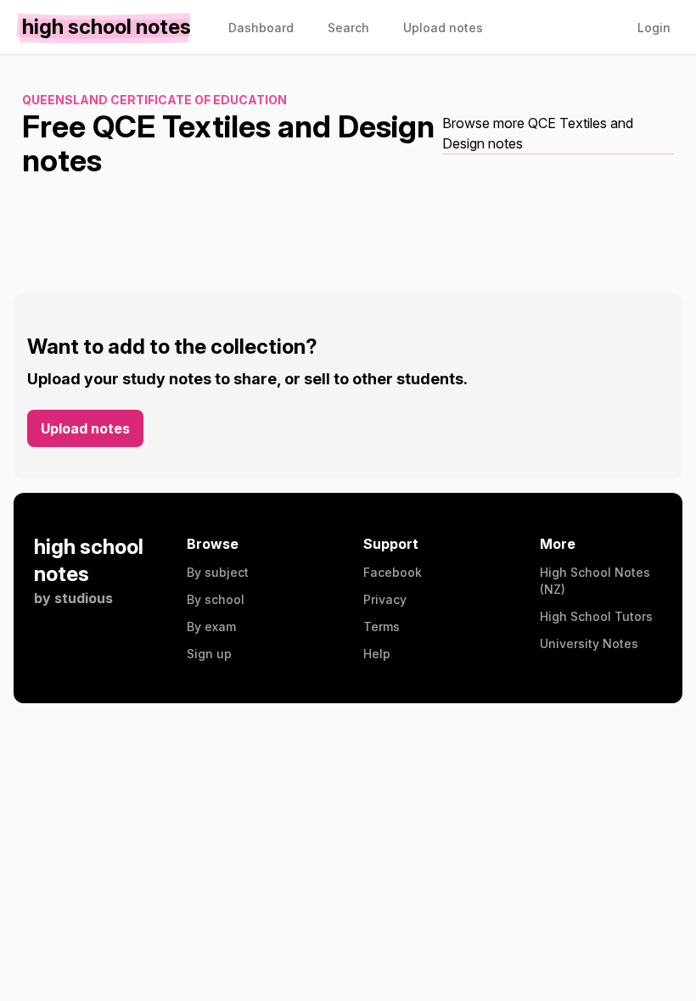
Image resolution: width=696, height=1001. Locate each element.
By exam (211, 626)
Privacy (385, 599)
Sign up (209, 653)
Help (376, 653)
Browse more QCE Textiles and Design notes (537, 133)
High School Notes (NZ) (595, 580)
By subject (218, 572)
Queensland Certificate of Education (154, 99)
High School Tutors (596, 616)
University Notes (589, 643)
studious (83, 598)
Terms (381, 626)
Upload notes (85, 428)
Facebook (392, 572)
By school (215, 599)
